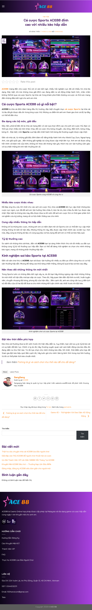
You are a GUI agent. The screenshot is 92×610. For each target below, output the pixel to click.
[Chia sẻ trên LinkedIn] (57, 399)
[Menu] (3, 6)
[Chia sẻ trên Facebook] (39, 399)
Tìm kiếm (5, 428)
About (5, 372)
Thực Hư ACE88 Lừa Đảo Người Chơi (17, 560)
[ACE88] (46, 6)
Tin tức (46, 17)
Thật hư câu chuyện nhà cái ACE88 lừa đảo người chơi (25, 451)
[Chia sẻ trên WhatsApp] (35, 399)
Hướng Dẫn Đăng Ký (10, 538)
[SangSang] (8, 381)
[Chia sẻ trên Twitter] (44, 399)
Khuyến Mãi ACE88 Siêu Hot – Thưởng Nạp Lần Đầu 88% (26, 464)
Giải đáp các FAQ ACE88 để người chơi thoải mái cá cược (26, 456)
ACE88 (25, 380)
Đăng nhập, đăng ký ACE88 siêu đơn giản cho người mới (26, 468)
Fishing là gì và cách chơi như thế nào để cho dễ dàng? (46, 362)
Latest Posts (14, 372)
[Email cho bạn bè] (48, 399)
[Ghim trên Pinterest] (53, 399)
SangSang (59, 31)
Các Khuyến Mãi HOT (11, 543)
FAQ (3, 554)
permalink (67, 407)
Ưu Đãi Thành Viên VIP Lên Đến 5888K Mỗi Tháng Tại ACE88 (28, 460)
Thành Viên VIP (8, 549)
